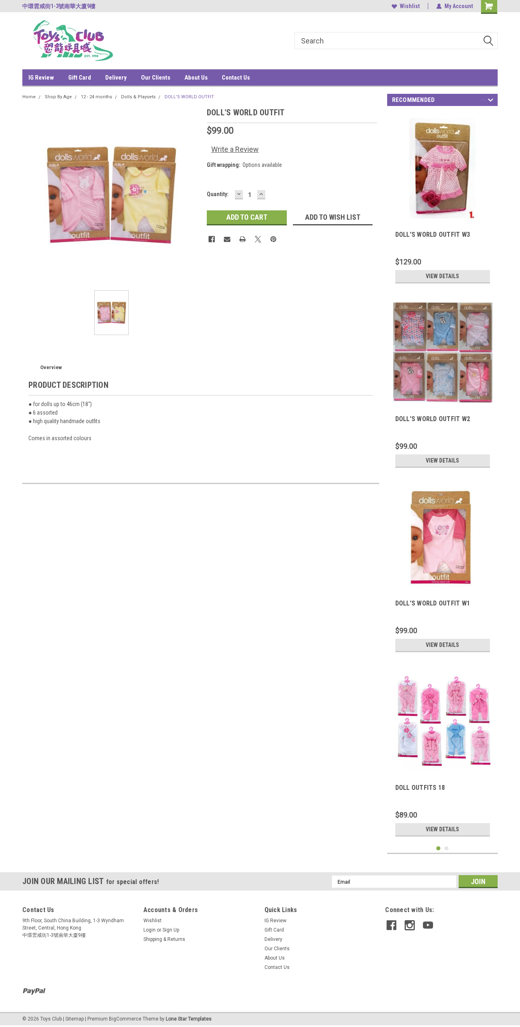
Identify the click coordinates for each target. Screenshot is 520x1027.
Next (491, 101)
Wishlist (410, 6)
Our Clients (155, 77)
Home (29, 96)
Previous (483, 101)
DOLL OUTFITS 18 (420, 787)
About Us (196, 77)
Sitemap (74, 1019)
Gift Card (79, 77)
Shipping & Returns (164, 939)
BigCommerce (125, 1019)
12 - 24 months (96, 96)
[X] (258, 239)
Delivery (116, 77)
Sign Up (170, 930)
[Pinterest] (273, 239)
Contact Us (236, 77)
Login (149, 930)
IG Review (41, 77)
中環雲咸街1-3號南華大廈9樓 (58, 6)
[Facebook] (211, 239)
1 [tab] (438, 848)
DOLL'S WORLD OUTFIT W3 (432, 234)
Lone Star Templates (189, 1019)
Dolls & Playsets (138, 96)
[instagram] (410, 925)
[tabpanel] (442, 200)
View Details (442, 276)
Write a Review (235, 149)
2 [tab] (446, 848)
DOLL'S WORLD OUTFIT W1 (432, 603)
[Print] (242, 239)
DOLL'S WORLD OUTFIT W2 (432, 419)
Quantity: (218, 194)
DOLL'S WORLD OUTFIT (189, 96)
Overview (51, 367)
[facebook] (391, 925)
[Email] (227, 239)
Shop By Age (58, 96)
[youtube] (428, 925)
